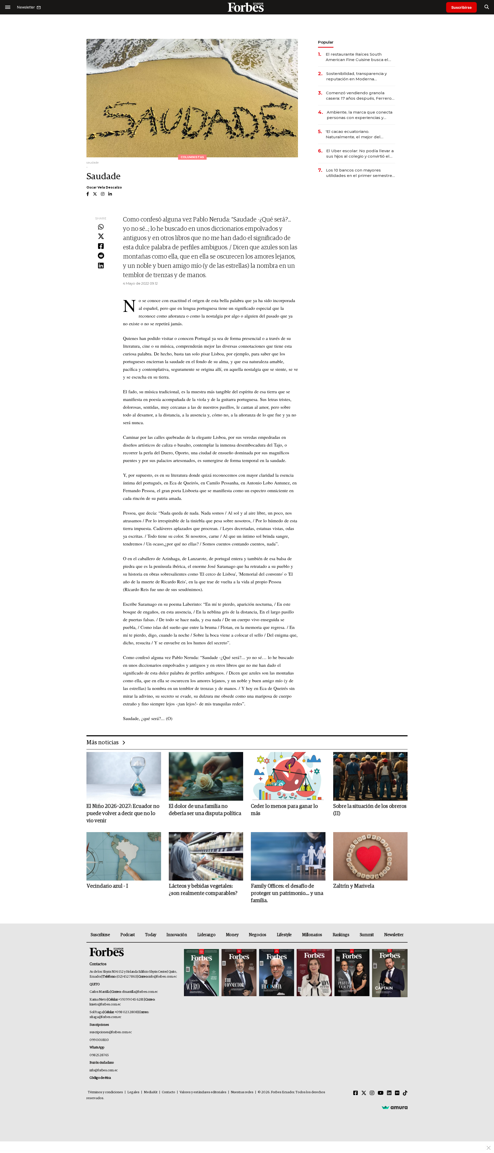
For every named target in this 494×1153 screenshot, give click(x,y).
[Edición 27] (352, 973)
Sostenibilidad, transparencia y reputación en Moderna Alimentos (356, 76)
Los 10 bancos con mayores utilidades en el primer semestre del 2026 (359, 173)
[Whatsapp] (100, 227)
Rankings (341, 935)
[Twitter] (100, 237)
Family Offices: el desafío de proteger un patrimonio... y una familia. (287, 893)
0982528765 (99, 1055)
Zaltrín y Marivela (353, 886)
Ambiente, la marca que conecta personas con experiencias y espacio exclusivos (359, 115)
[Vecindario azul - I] (123, 856)
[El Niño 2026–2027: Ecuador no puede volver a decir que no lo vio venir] (123, 776)
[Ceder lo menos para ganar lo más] (288, 776)
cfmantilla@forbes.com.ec (140, 992)
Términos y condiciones (105, 1092)
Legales (133, 1092)
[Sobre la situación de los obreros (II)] (370, 776)
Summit (367, 935)
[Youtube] (381, 1093)
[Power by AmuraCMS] (395, 1107)
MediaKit (150, 1092)
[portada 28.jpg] (314, 973)
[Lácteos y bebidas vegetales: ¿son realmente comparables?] (206, 856)
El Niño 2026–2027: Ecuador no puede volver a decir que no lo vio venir (122, 813)
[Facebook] (100, 246)
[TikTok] (405, 1093)
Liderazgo (206, 935)
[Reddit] (100, 256)
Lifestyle (284, 935)
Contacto (168, 1092)
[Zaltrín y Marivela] (370, 856)
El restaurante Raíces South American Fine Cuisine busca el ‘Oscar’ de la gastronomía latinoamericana (357, 57)
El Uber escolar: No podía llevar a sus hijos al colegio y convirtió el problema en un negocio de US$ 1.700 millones (360, 153)
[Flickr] (397, 1093)
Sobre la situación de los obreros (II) (370, 810)
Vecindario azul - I (107, 886)
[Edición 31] (201, 973)
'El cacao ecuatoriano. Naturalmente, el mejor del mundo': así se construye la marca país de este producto (360, 134)
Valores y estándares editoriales (203, 1092)
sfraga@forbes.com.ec (105, 1017)
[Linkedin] (100, 266)
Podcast (127, 935)
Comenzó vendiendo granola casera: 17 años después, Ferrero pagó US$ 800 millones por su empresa (359, 95)
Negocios (257, 935)
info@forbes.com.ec (162, 976)
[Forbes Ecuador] (247, 7)
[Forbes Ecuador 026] (389, 973)
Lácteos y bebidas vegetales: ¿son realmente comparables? (203, 890)
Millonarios (312, 935)
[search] (486, 7)
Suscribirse (461, 7)
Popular (325, 42)
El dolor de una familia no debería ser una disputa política (205, 810)
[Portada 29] (276, 973)
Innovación (176, 935)
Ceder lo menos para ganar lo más (284, 810)
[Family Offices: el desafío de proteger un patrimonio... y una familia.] (288, 856)
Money (232, 935)
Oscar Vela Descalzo (104, 187)
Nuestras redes (242, 1092)
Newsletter (393, 935)
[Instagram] (372, 1093)
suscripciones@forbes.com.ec (110, 1032)
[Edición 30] (239, 973)
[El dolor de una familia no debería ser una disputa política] (206, 776)
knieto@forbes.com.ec (105, 1004)
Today (150, 935)
